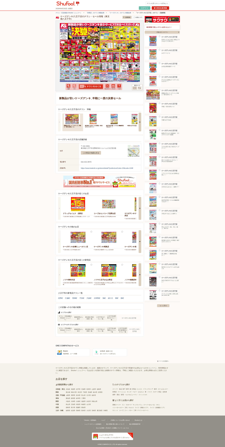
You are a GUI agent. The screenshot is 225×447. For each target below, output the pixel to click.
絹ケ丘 (110, 298)
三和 (135, 410)
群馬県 (100, 392)
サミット (115, 410)
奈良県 (88, 401)
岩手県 (78, 389)
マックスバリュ (137, 405)
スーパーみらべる (149, 405)
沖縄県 (105, 410)
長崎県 (78, 410)
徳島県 (68, 407)
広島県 (73, 404)
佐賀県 (73, 410)
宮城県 (83, 389)
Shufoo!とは (138, 420)
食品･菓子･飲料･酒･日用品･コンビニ (130, 389)
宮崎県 (94, 410)
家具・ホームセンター (161, 389)
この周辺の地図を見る (91, 153)
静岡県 (73, 398)
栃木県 (95, 392)
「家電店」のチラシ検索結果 (95, 13)
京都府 (78, 401)
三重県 (83, 398)
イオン (158, 405)
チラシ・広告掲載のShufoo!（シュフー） (69, 13)
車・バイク (148, 392)
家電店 (114, 392)
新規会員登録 (160, 8)
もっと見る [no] (163, 305)
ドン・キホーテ (127, 405)
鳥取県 (78, 404)
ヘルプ (103, 420)
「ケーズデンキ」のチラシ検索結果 (120, 13)
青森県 (73, 389)
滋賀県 (83, 401)
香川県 (73, 407)
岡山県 (68, 404)
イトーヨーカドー (118, 407)
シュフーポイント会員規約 (92, 424)
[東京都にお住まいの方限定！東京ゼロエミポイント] (93, 119)
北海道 (68, 389)
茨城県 (90, 392)
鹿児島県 (99, 410)
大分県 (88, 410)
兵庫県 (73, 401)
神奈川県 (74, 392)
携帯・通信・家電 (118, 394)
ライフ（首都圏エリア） (157, 407)
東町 (116, 298)
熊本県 (83, 410)
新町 (122, 298)
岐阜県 (78, 398)
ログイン (144, 8)
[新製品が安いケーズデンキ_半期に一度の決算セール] (72, 119)
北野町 (60, 298)
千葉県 (85, 392)
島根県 (83, 404)
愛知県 (68, 398)
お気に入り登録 (91, 231)
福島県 (99, 389)
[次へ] (140, 122)
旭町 (104, 298)
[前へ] (59, 122)
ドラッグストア (148, 389)
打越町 (67, 298)
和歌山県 (94, 401)
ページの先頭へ (163, 361)
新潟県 (78, 395)
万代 (126, 407)
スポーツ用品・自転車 (160, 392)
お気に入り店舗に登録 (138, 17)
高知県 (83, 407)
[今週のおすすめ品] (136, 119)
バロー (130, 410)
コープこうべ (123, 410)
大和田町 (97, 298)
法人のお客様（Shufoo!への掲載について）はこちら (112, 428)
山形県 (94, 389)
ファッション (122, 392)
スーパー (115, 389)
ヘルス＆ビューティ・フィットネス (136, 394)
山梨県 (68, 395)
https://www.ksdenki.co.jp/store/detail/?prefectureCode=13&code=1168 (107, 168)
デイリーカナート (143, 410)
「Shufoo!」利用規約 (89, 420)
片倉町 (89, 298)
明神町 (74, 298)
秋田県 (88, 389)
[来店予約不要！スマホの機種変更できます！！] (115, 119)
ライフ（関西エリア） (142, 407)
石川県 (88, 395)
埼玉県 (80, 392)
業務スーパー (116, 405)
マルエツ (131, 407)
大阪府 (68, 401)
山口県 (88, 404)
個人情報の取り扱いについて (115, 424)
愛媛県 (78, 407)
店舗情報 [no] (127, 17)
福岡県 (68, 410)
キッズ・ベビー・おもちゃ (135, 392)
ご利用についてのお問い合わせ (120, 420)
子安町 (81, 298)
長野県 (73, 395)
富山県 (83, 395)
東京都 (68, 392)
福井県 (94, 395)
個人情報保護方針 (135, 424)
